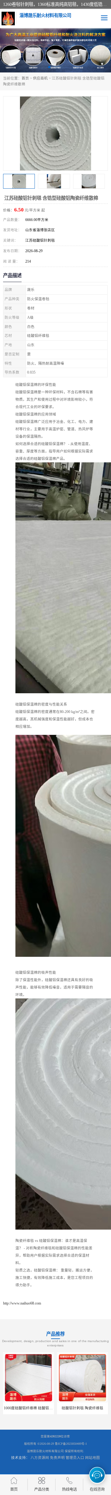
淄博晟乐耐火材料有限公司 (45, 1451)
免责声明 (57, 1458)
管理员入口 (75, 1458)
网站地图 (92, 1458)
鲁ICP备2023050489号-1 (71, 1443)
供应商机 (40, 78)
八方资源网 (40, 1458)
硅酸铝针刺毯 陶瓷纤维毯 (70, 1408)
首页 (25, 78)
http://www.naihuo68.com (22, 1303)
